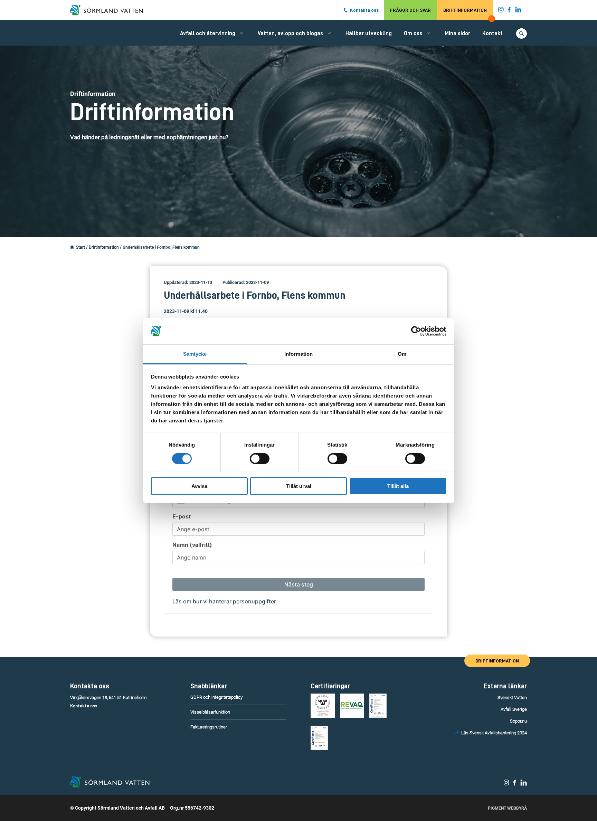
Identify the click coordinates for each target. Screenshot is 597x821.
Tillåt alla (398, 486)
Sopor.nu (518, 721)
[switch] (259, 458)
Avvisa (199, 486)
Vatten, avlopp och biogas (290, 33)
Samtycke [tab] (195, 354)
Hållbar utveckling (368, 33)
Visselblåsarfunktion (210, 712)
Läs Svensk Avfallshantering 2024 (494, 732)
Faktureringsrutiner (208, 726)
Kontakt (492, 33)
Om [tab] (402, 354)
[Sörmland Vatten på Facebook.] (509, 11)
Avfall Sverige (514, 709)
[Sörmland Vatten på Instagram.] (501, 11)
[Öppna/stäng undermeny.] (241, 33)
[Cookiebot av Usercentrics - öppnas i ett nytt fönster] (416, 331)
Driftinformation (468, 14)
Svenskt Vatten (512, 697)
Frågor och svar (410, 10)
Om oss (413, 33)
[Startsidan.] (72, 247)
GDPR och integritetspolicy (216, 697)
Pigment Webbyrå (507, 808)
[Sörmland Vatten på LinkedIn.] (518, 11)
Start (80, 247)
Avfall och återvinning (207, 33)
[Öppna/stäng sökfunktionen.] (521, 33)
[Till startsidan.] (110, 10)
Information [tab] (298, 354)
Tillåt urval (298, 486)
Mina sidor (457, 33)
